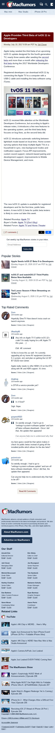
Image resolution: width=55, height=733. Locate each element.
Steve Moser (6, 602)
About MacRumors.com (16, 532)
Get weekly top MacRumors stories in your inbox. (28, 239)
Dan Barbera (6, 593)
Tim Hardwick (33, 573)
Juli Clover (42, 44)
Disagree (30, 325)
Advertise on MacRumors (17, 540)
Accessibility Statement (9, 722)
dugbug (14, 379)
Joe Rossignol (33, 563)
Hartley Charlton (7, 583)
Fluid (33, 727)
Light (51, 727)
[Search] (47, 4)
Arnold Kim (5, 553)
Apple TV (25, 219)
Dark (3, 729)
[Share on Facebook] (48, 232)
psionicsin (16, 457)
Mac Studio (23, 12)
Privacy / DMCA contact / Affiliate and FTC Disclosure (20, 718)
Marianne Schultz (34, 583)
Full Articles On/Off (23, 727)
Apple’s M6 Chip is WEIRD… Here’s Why (28, 624)
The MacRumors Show (21, 667)
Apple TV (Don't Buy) (27, 222)
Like (24, 325)
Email (3, 558)
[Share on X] (41, 232)
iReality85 (15, 332)
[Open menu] (3, 4)
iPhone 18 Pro (41, 12)
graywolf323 (16, 417)
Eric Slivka (31, 553)
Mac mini (8, 12)
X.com (9, 558)
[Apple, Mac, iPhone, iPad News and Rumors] (21, 8)
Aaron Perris (32, 602)
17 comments (11, 232)
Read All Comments (27, 491)
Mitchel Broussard (8, 573)
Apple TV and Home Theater (32, 225)
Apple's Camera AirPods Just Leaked (27, 651)
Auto (46, 727)
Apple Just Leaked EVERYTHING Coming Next (31, 660)
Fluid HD (40, 727)
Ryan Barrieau (33, 593)
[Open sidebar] (52, 5)
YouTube (10, 617)
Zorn (13, 312)
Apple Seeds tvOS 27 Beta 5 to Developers (32, 261)
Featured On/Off (8, 727)
